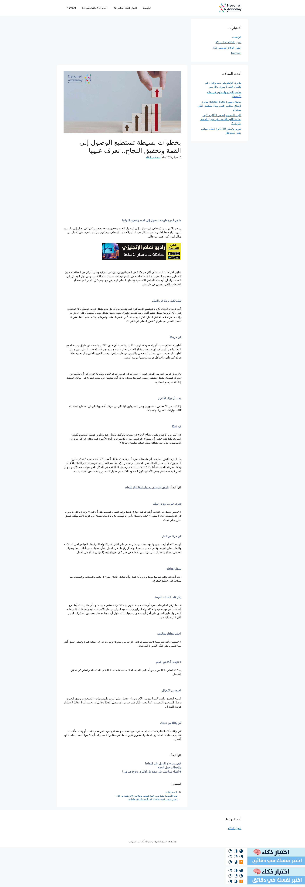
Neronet (71, 7)
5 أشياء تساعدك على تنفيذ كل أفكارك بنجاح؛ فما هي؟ (151, 771)
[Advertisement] (122, 41)
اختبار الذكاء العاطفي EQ (94, 7)
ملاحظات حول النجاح (169, 767)
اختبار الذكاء (234, 828)
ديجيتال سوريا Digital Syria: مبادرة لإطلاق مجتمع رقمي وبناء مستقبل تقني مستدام (219, 105)
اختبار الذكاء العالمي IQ (125, 7)
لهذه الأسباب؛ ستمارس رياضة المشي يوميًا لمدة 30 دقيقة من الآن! (146, 795)
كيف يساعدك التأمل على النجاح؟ (163, 763)
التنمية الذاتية (171, 792)
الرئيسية (147, 7)
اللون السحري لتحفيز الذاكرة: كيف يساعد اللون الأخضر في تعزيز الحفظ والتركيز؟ (220, 119)
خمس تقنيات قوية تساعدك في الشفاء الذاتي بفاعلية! (153, 799)
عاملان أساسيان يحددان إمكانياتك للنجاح (147, 487)
